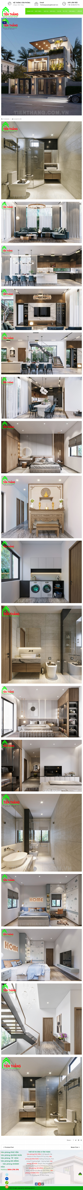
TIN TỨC (64, 11)
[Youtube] (39, 1184)
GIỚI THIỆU (38, 11)
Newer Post (75, 1147)
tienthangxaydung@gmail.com (49, 5)
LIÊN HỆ (79, 11)
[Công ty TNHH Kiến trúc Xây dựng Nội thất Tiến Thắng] (10, 12)
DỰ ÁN (59, 11)
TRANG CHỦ (30, 11)
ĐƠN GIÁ (52, 11)
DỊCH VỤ (46, 11)
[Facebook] (36, 1184)
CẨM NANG (72, 11)
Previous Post (9, 1147)
